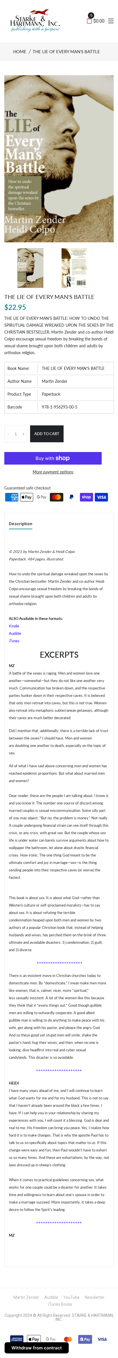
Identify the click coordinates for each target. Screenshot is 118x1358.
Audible (15, 633)
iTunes (14, 641)
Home (19, 51)
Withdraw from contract (36, 1348)
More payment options (53, 471)
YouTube (71, 1297)
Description (20, 524)
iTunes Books (60, 1304)
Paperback (51, 394)
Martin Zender (54, 381)
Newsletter (95, 1297)
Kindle (14, 626)
